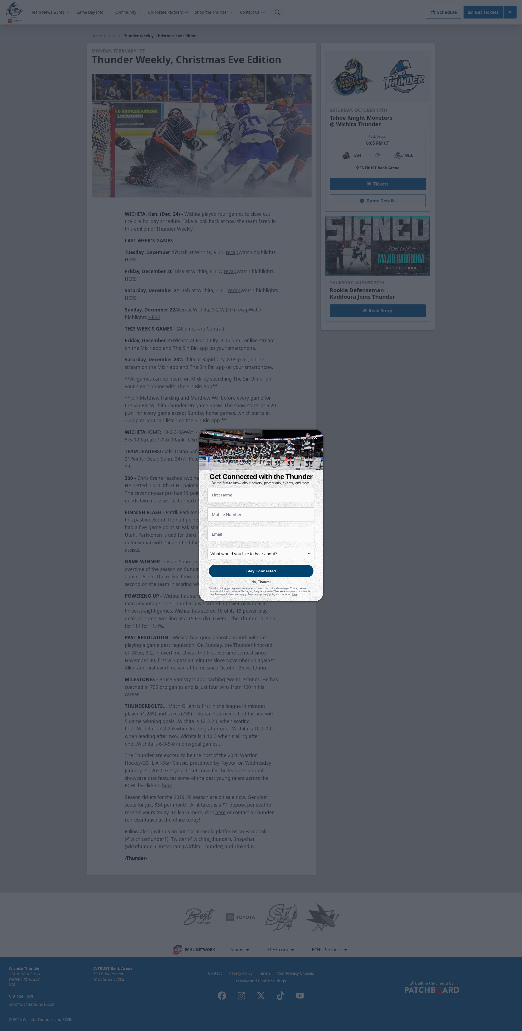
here (294, 594)
